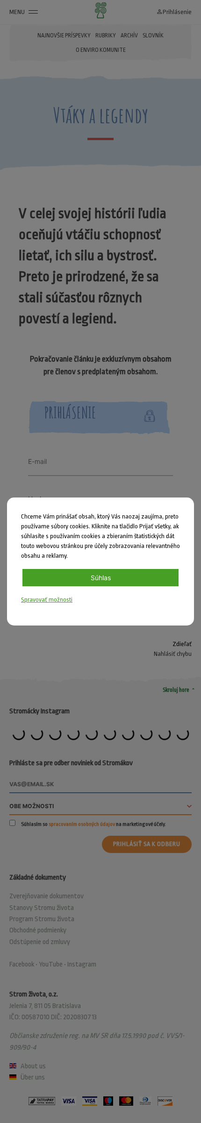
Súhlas (101, 578)
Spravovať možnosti (46, 599)
